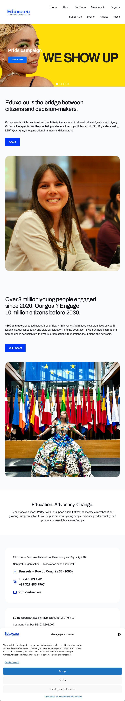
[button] (120, 634)
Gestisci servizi (12, 662)
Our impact (15, 348)
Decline (63, 680)
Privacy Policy (51, 696)
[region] (62, 55)
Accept (62, 671)
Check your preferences (62, 689)
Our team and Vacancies (70, 696)
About (12, 142)
